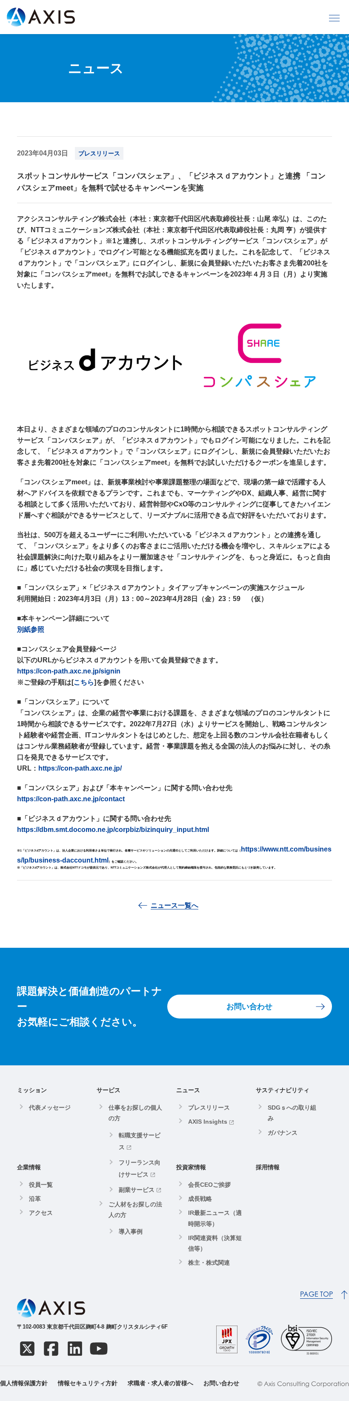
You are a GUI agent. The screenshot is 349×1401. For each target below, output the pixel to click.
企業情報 (29, 1167)
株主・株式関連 (209, 1262)
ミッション (32, 1090)
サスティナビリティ (282, 1090)
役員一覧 (41, 1184)
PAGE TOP (316, 1294)
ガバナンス (283, 1132)
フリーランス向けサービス (139, 1168)
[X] (27, 1348)
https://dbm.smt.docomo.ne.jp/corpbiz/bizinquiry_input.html (113, 829)
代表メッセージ (50, 1107)
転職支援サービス (139, 1141)
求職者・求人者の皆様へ (160, 1383)
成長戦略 (200, 1198)
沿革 (35, 1198)
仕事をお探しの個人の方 (135, 1113)
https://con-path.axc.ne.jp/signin (68, 671)
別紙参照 (30, 629)
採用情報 (268, 1167)
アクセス (41, 1212)
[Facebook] (51, 1348)
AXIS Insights (207, 1121)
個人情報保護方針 (24, 1383)
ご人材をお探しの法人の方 (135, 1209)
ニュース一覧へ (174, 905)
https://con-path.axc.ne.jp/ (80, 768)
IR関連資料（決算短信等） (215, 1243)
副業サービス (136, 1189)
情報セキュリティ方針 (87, 1383)
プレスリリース (209, 1107)
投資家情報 (191, 1167)
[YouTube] (99, 1348)
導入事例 (131, 1231)
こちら (84, 682)
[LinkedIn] (75, 1348)
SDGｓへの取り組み (292, 1113)
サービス (108, 1090)
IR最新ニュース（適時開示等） (215, 1218)
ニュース (188, 1090)
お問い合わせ (249, 1006)
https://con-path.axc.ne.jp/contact (71, 799)
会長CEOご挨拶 (209, 1184)
